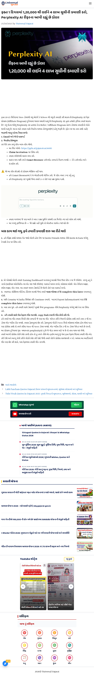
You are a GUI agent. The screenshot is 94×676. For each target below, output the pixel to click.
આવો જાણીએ (10, 385)
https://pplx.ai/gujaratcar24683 (36, 148)
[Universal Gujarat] (9, 3)
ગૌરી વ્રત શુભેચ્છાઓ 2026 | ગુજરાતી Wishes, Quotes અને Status (46, 458)
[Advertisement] (47, 98)
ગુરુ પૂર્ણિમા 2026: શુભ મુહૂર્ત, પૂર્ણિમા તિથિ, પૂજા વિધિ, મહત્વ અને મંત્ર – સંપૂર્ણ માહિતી (48, 446)
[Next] (71, 586)
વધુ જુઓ (69, 559)
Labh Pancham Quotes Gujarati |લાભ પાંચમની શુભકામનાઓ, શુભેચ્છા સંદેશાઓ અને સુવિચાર (43, 389)
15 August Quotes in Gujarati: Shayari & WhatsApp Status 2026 (46, 434)
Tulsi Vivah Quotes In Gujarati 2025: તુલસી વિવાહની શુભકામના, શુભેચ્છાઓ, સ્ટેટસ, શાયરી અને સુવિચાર (48, 394)
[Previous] (23, 586)
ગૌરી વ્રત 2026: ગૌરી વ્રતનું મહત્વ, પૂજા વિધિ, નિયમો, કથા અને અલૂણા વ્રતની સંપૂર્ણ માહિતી (46, 471)
